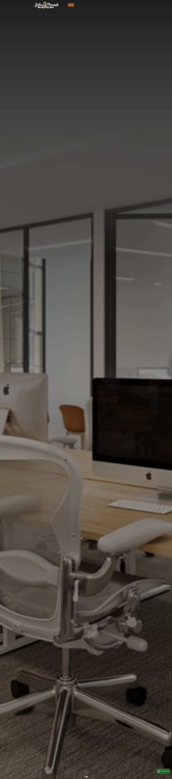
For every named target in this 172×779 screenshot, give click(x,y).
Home (71, 5)
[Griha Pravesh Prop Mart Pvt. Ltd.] (46, 5)
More (134, 5)
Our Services (100, 5)
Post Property (111, 5)
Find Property (88, 5)
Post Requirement (124, 5)
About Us (78, 5)
